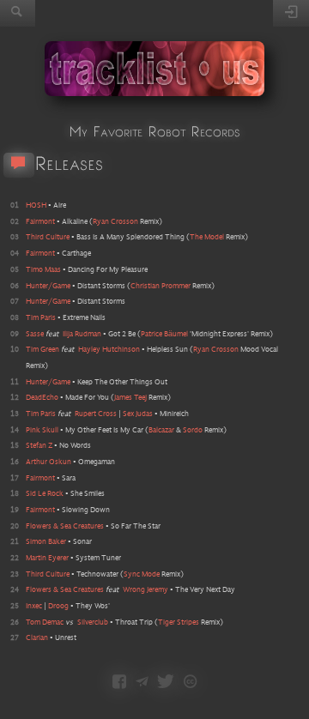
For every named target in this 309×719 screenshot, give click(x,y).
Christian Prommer (160, 286)
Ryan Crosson (115, 222)
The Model (207, 237)
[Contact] (142, 683)
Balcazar (161, 430)
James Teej (130, 398)
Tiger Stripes (178, 622)
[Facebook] (119, 683)
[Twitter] (165, 683)
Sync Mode (142, 574)
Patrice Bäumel (164, 334)
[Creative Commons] (190, 683)
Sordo (193, 430)
